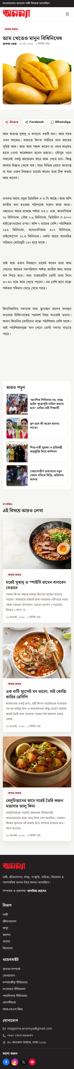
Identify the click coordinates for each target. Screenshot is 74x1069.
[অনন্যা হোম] (16, 14)
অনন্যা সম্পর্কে (11, 969)
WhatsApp (63, 122)
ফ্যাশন (7, 935)
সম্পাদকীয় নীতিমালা (15, 983)
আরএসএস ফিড (13, 1009)
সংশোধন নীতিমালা (14, 989)
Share (13, 122)
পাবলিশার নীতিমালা (15, 996)
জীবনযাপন (10, 922)
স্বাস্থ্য (5, 928)
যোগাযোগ (9, 976)
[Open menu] (67, 14)
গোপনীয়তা (9, 1003)
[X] (23, 1062)
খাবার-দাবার (11, 29)
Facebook (36, 122)
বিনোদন (8, 948)
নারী (5, 915)
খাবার (6, 942)
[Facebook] (6, 1062)
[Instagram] (14, 1062)
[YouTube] (32, 1062)
